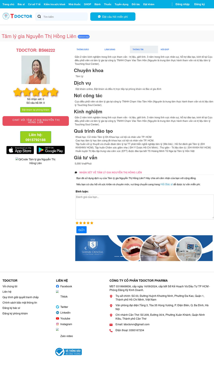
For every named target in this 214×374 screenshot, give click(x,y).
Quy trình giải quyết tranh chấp (21, 297)
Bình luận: (82, 191)
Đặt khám (148, 4)
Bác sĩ (21, 4)
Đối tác (136, 4)
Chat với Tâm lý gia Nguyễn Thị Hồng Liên (36, 121)
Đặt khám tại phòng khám (35, 109)
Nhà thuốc (75, 4)
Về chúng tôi (10, 286)
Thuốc (107, 4)
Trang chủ (8, 4)
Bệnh (97, 4)
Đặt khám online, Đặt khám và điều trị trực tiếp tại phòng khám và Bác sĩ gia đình (118, 89)
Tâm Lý (79, 76)
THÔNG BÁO (83, 49)
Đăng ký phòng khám (15, 313)
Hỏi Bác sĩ (166, 184)
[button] (85, 248)
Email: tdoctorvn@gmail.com (132, 324)
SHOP (87, 4)
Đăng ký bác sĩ (11, 308)
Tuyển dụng (121, 4)
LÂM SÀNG (109, 49)
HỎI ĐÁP (165, 49)
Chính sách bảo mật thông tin (20, 302)
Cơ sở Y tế (34, 4)
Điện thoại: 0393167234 (130, 330)
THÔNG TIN (138, 49)
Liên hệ (7, 292)
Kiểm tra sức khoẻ (54, 4)
